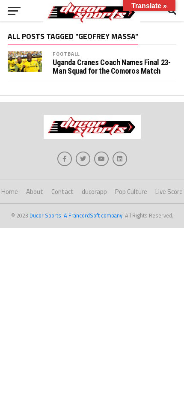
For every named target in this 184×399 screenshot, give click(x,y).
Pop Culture (131, 192)
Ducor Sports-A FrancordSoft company (76, 215)
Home (9, 192)
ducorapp (94, 192)
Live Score (169, 192)
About (34, 192)
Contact (62, 192)
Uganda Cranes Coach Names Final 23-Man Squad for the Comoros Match (111, 66)
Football (66, 53)
